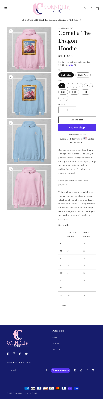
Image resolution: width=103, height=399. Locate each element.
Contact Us (57, 349)
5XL (63, 98)
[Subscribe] (46, 370)
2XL (63, 92)
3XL (74, 92)
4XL (85, 92)
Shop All (55, 343)
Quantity (61, 104)
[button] (6, 9)
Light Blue (66, 75)
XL (88, 86)
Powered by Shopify (31, 393)
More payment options (77, 134)
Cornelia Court (18, 393)
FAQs (54, 337)
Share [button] (64, 305)
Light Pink (83, 75)
